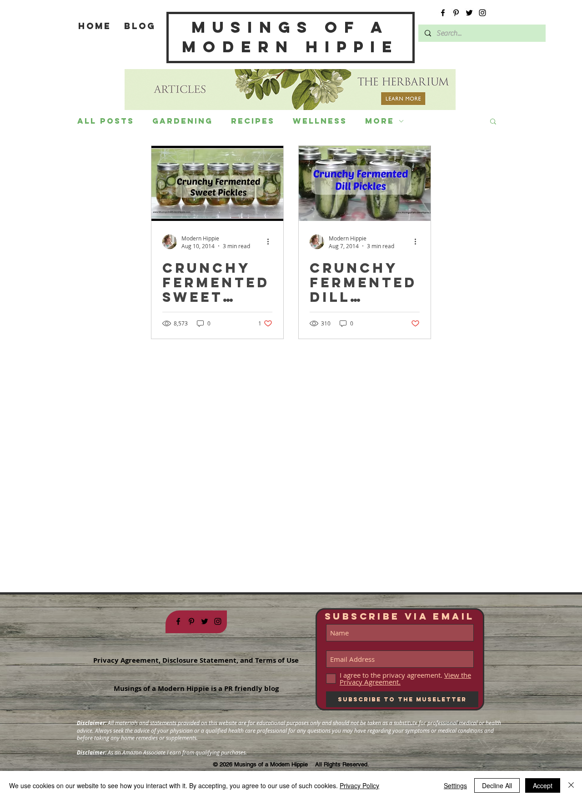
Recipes (253, 121)
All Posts (105, 121)
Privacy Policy (359, 785)
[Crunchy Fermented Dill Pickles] (365, 183)
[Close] (571, 785)
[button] (493, 122)
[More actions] (271, 241)
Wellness (320, 121)
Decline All (497, 785)
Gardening (182, 121)
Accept (542, 785)
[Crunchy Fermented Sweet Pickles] (217, 183)
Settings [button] (455, 785)
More (379, 121)
